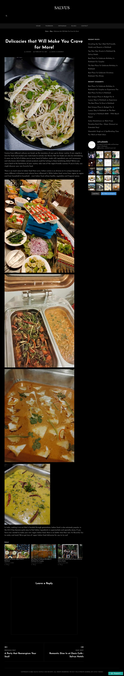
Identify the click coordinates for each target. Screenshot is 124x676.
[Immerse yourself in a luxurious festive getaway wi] (99, 162)
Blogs (73, 26)
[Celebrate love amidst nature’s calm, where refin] (91, 154)
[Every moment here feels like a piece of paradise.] (99, 178)
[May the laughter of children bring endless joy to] (115, 178)
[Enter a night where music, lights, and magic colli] (91, 170)
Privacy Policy (75, 671)
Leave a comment (57, 51)
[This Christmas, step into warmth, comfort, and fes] (107, 162)
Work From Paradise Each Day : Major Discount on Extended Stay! (103, 124)
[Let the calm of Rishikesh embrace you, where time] (91, 187)
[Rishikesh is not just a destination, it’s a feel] (99, 170)
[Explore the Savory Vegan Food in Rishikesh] (17, 551)
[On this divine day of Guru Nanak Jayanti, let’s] (115, 187)
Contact (84, 26)
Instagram (62, 26)
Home (38, 26)
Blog (51, 31)
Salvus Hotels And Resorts (43, 671)
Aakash (28, 51)
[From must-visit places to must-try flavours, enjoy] (107, 187)
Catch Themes (98, 671)
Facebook (49, 26)
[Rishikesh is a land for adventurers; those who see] (107, 170)
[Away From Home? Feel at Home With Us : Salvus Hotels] (70, 551)
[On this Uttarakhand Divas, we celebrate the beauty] (99, 187)
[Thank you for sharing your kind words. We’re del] (115, 154)
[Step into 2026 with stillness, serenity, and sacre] (91, 162)
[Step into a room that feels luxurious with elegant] (91, 178)
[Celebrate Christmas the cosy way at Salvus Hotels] (115, 162)
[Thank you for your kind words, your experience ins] (99, 154)
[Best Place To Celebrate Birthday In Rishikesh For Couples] (43, 551)
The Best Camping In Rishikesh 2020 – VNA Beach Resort (103, 114)
